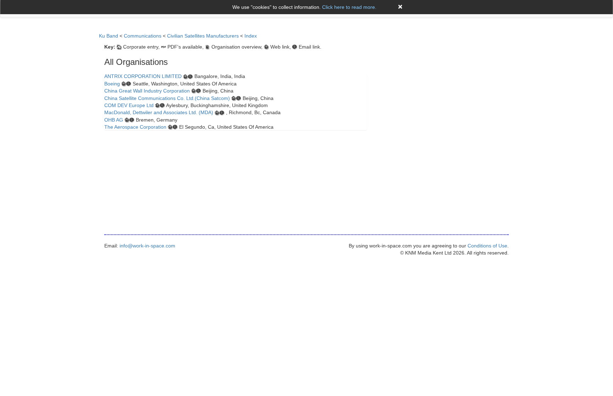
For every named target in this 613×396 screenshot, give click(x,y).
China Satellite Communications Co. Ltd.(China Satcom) (167, 98)
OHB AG (113, 120)
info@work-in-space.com (147, 246)
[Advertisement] (448, 69)
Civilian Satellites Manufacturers (203, 36)
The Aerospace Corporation (135, 127)
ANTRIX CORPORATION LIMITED (143, 76)
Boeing (112, 84)
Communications (142, 36)
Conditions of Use (487, 246)
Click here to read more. (349, 7)
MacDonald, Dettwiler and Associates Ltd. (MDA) (158, 112)
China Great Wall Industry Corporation (147, 91)
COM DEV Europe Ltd (129, 105)
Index (250, 36)
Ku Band (108, 36)
